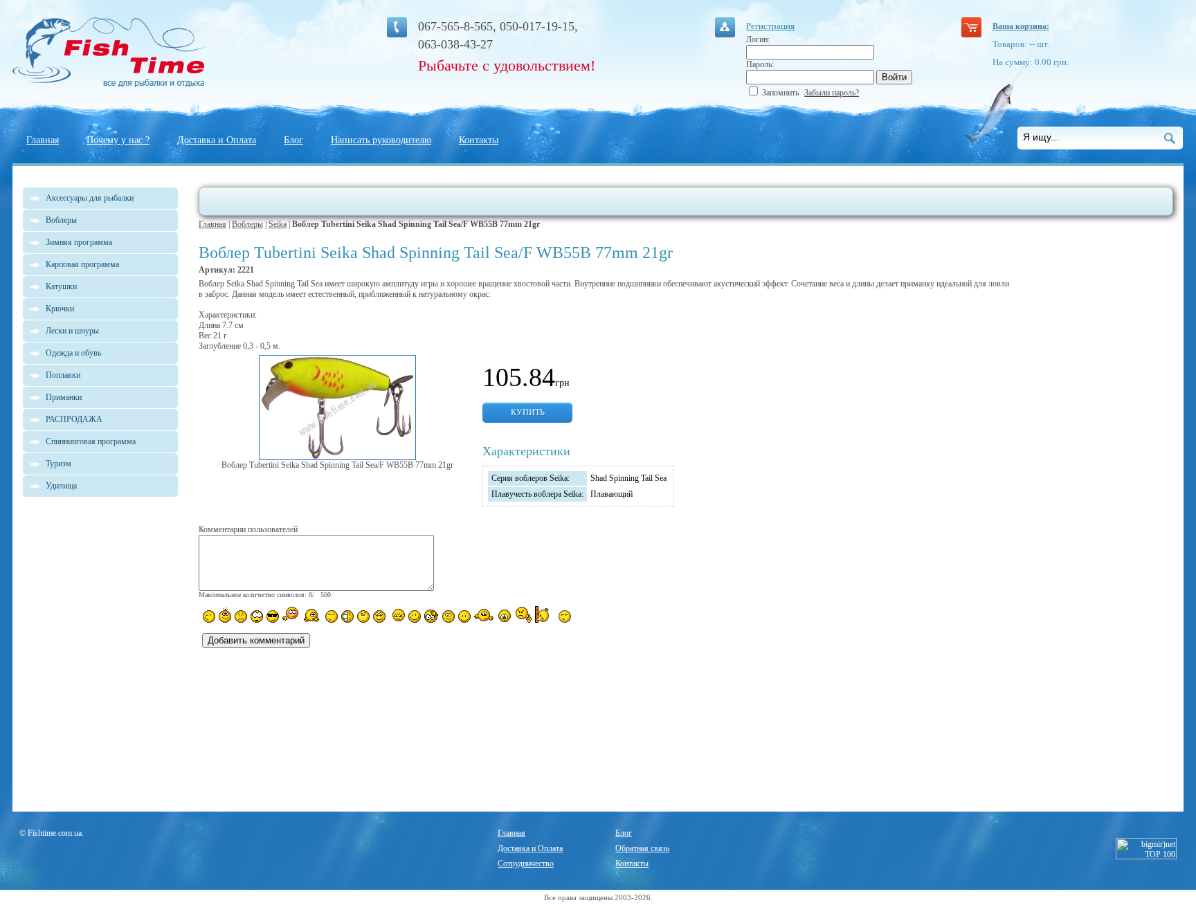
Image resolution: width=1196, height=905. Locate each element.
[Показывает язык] (415, 616)
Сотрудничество (526, 863)
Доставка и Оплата (216, 140)
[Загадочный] (379, 616)
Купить (528, 412)
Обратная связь (642, 848)
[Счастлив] (331, 616)
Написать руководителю (381, 140)
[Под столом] (347, 616)
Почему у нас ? (118, 140)
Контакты (478, 140)
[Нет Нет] (523, 614)
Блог (293, 140)
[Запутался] (448, 616)
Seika (278, 224)
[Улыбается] (225, 615)
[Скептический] (565, 616)
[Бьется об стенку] (545, 614)
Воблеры (247, 224)
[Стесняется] (290, 614)
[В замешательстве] (363, 616)
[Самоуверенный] (273, 616)
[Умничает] (432, 616)
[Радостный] (483, 615)
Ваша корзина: (1021, 26)
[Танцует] (312, 615)
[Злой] (397, 615)
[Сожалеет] (504, 615)
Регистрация (770, 26)
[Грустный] (241, 616)
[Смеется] (209, 616)
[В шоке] (257, 616)
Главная (42, 140)
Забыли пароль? (831, 93)
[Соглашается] (464, 616)
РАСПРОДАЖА (74, 419)
